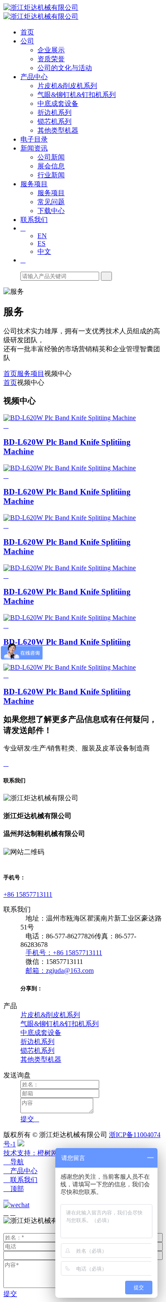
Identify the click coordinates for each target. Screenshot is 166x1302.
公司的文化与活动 (64, 67)
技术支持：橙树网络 (34, 1153)
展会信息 (51, 166)
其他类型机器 (57, 130)
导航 (13, 1162)
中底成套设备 (57, 103)
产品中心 (34, 76)
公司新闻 (51, 157)
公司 (27, 41)
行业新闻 (51, 175)
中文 (44, 251)
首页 (27, 32)
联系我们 (34, 219)
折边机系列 (54, 112)
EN (42, 235)
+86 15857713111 (27, 894)
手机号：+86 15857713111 (64, 952)
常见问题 (51, 201)
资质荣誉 (51, 59)
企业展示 (51, 50)
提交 (10, 1293)
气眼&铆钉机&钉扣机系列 (76, 94)
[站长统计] (20, 1144)
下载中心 (51, 210)
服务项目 (34, 184)
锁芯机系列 (54, 121)
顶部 (13, 1188)
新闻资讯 (34, 148)
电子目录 (34, 139)
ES (41, 243)
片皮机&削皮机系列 (67, 85)
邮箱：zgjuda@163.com (60, 970)
